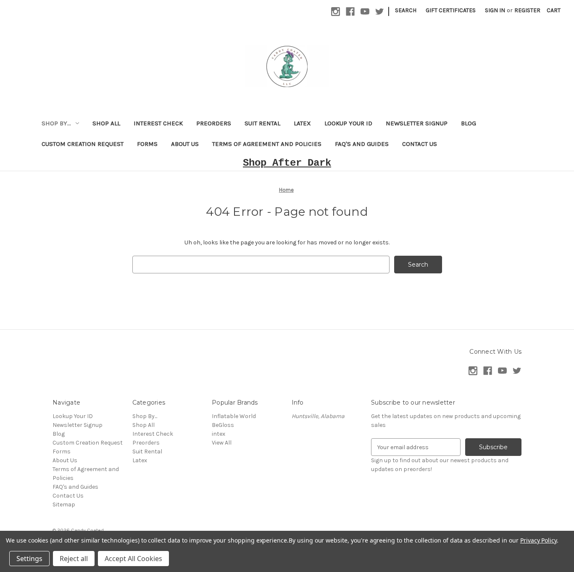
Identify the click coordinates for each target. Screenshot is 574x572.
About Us (185, 144)
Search (405, 10)
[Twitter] (379, 11)
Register (527, 10)
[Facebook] (350, 11)
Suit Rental (262, 123)
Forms (147, 144)
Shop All (106, 123)
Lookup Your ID (348, 123)
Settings (29, 558)
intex (218, 433)
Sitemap (64, 504)
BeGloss (223, 425)
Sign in (495, 10)
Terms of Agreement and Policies (266, 144)
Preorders (213, 123)
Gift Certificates (451, 10)
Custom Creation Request (83, 144)
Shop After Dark (287, 163)
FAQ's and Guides (362, 144)
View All (222, 442)
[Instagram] (335, 11)
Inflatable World (234, 416)
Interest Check (158, 123)
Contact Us (419, 144)
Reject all (74, 558)
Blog (468, 123)
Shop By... (56, 123)
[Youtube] (365, 11)
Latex (302, 123)
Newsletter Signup (417, 123)
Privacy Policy (538, 540)
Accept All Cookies (133, 558)
